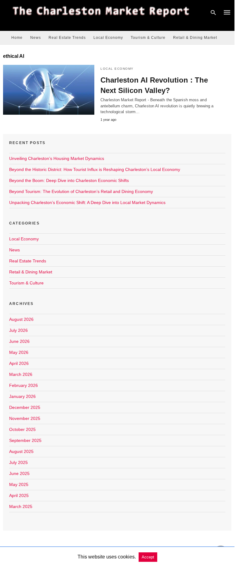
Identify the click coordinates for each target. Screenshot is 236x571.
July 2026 (18, 330)
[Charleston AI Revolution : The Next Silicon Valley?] (48, 90)
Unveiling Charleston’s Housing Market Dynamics (56, 158)
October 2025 (22, 429)
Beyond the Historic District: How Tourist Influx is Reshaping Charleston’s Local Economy (94, 169)
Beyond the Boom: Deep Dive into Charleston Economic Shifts (69, 180)
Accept (148, 557)
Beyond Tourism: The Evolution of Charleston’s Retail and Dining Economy (81, 191)
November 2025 (24, 418)
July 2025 (18, 462)
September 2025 (25, 440)
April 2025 (19, 495)
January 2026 (22, 396)
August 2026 (21, 319)
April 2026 (19, 363)
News (35, 37)
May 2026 (18, 352)
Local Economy (108, 37)
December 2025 (24, 407)
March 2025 (20, 506)
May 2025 (18, 484)
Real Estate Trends (67, 37)
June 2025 (19, 473)
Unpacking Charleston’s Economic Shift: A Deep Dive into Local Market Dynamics (87, 202)
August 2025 (21, 451)
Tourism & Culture (148, 37)
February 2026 (23, 385)
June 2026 (19, 341)
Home (17, 37)
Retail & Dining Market (195, 37)
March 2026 (20, 374)
